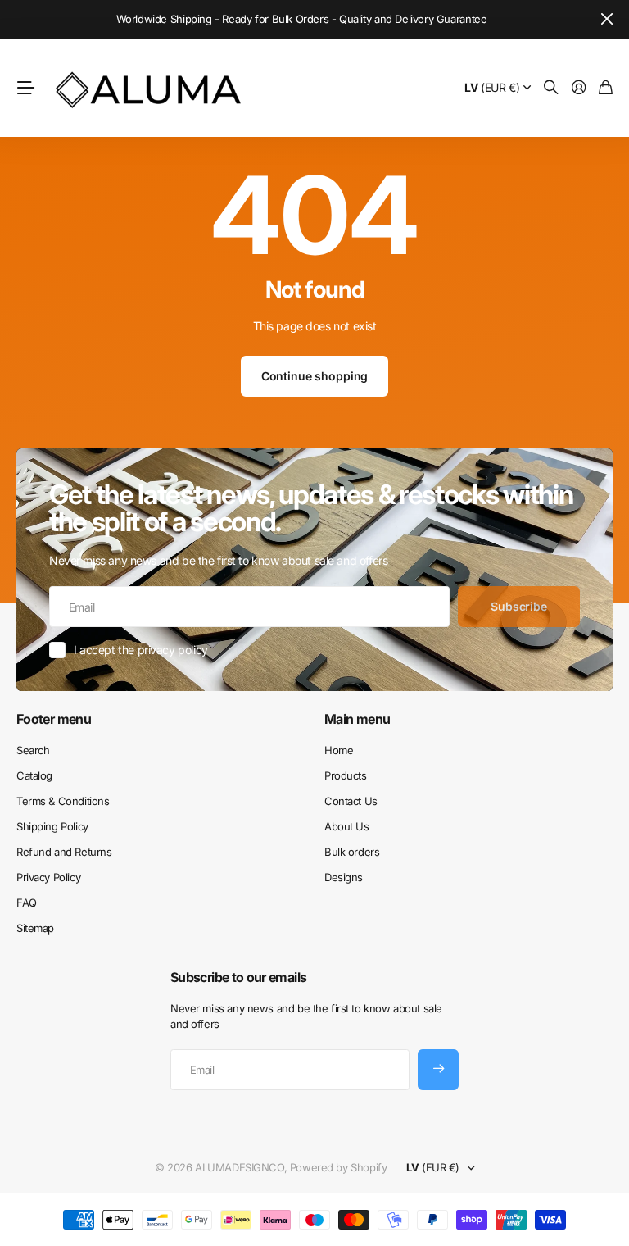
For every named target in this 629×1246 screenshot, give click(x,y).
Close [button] (607, 19)
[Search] (551, 88)
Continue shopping (315, 376)
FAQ (26, 902)
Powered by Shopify (338, 1167)
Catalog (34, 775)
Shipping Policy (52, 826)
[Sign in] (579, 88)
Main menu (357, 719)
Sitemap (35, 928)
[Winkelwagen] (606, 88)
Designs (343, 877)
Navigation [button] (25, 87)
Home (338, 750)
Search (32, 750)
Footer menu (53, 719)
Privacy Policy (48, 877)
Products (345, 775)
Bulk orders (351, 851)
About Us (346, 826)
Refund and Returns (63, 851)
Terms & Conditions (62, 800)
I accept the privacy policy (141, 650)
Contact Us (351, 800)
